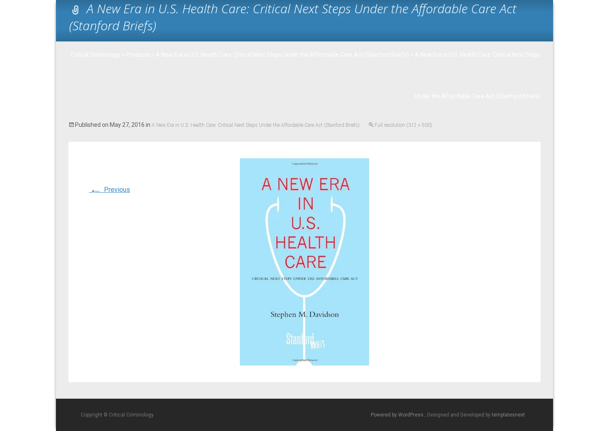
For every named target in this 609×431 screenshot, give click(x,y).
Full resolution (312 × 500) (403, 125)
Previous (109, 190)
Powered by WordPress (398, 415)
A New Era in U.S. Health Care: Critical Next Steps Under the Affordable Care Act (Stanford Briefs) (256, 125)
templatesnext (508, 415)
